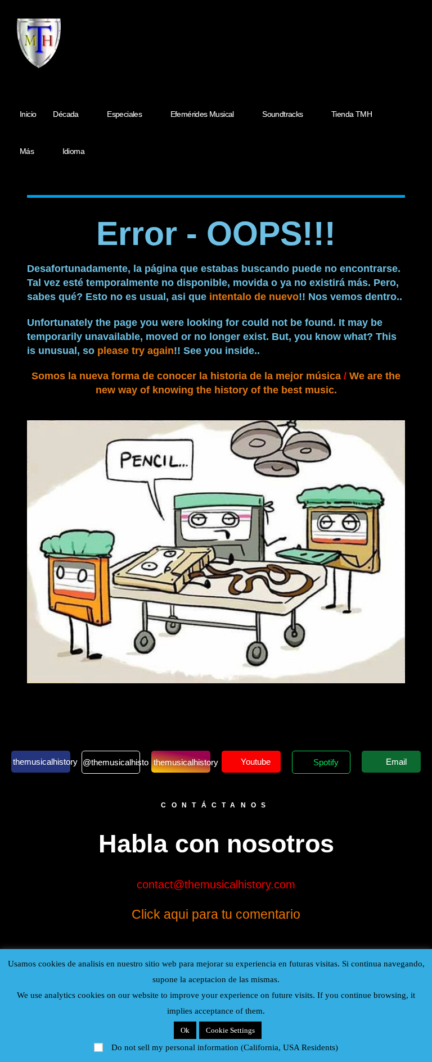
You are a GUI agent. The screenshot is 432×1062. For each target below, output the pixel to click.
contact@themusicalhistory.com (216, 884)
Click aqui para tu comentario (216, 914)
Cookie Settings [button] (230, 1030)
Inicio (28, 114)
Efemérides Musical (202, 114)
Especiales (124, 114)
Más (27, 151)
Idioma (73, 151)
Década (65, 114)
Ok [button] (185, 1030)
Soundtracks (282, 114)
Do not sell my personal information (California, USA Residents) (224, 1047)
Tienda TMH (351, 114)
